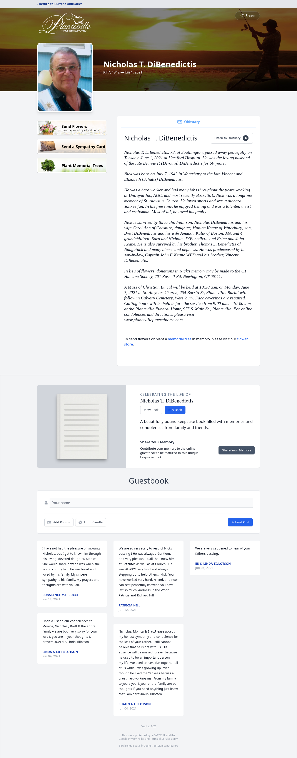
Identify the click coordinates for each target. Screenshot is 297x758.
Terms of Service (160, 739)
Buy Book (175, 410)
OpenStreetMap (153, 746)
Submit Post (240, 522)
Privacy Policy (136, 739)
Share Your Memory (236, 450)
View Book (151, 410)
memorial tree (179, 339)
